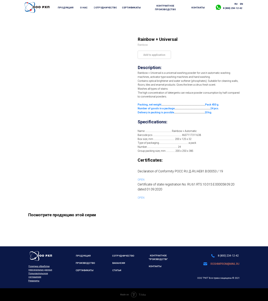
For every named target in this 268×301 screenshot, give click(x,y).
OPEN (141, 179)
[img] (37, 7)
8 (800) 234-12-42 (228, 255)
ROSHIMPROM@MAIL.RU (225, 263)
